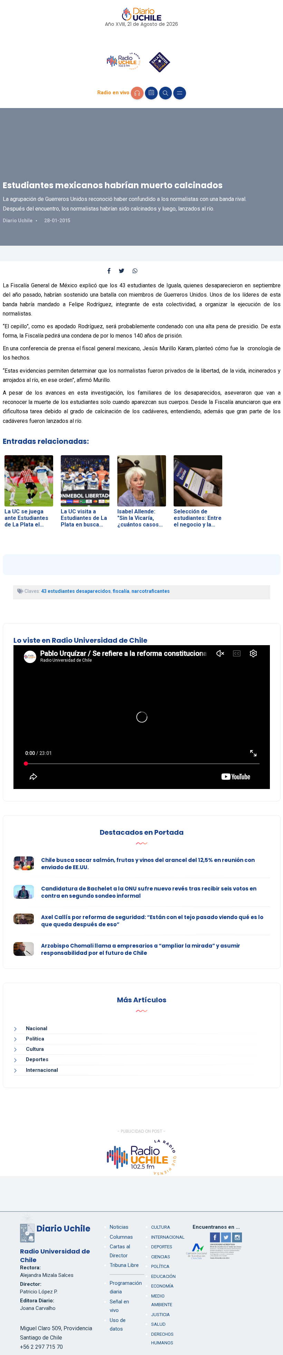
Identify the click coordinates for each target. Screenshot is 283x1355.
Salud (158, 1324)
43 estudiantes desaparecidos (76, 591)
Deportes (37, 1059)
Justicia (160, 1314)
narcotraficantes (150, 591)
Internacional (42, 1070)
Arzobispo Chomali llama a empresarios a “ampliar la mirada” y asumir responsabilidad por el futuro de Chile (140, 949)
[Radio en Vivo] (137, 93)
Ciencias (160, 1256)
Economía (162, 1286)
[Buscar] (165, 93)
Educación (163, 1276)
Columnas (121, 1237)
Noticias (119, 1227)
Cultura (35, 1049)
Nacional (36, 1028)
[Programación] (151, 93)
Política (35, 1039)
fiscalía (121, 591)
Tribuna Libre (124, 1265)
